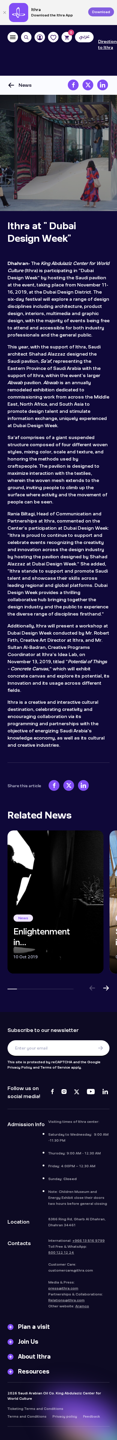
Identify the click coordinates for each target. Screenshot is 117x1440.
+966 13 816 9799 (88, 1241)
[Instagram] (64, 1092)
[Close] (4, 12)
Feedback (91, 1416)
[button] (92, 989)
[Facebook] (52, 1092)
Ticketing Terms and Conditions (35, 1408)
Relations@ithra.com (66, 1300)
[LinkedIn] (105, 1092)
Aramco (82, 1306)
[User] (39, 37)
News (25, 85)
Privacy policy (64, 1416)
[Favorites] (53, 37)
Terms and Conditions (27, 1416)
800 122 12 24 (61, 1252)
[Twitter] (76, 1092)
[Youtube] (91, 1092)
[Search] (26, 37)
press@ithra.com (63, 1288)
